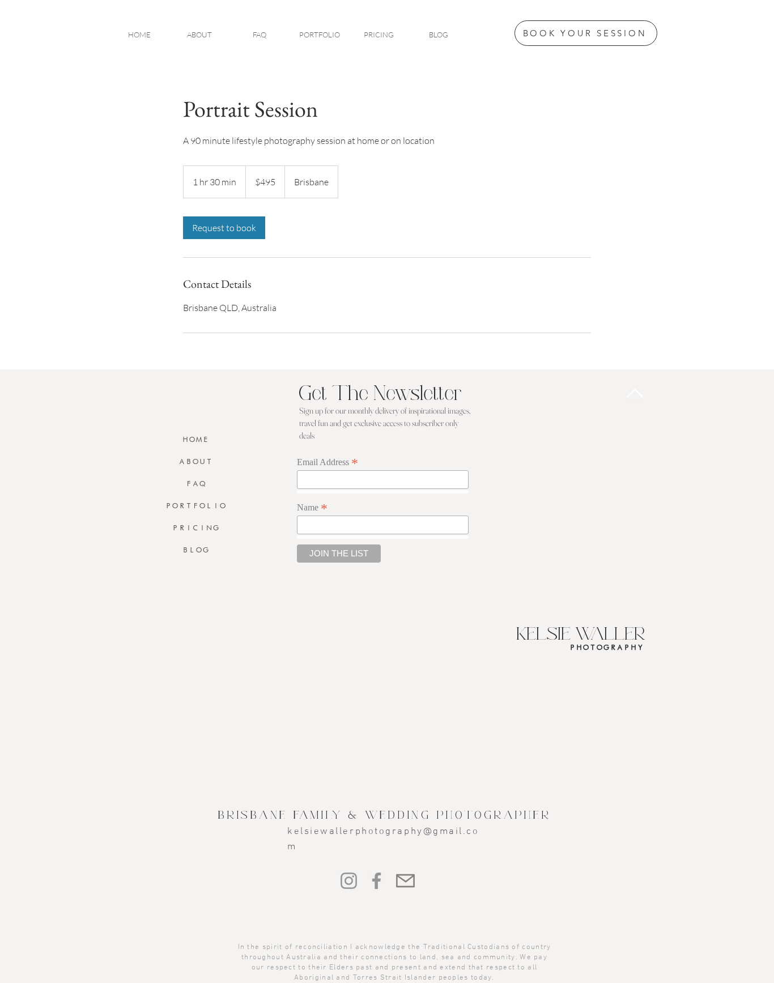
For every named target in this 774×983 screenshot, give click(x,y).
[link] (224, 227)
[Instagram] (349, 881)
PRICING (195, 528)
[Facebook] (376, 881)
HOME (195, 439)
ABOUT (195, 461)
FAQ (195, 483)
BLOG (195, 550)
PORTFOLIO (195, 505)
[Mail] (405, 880)
